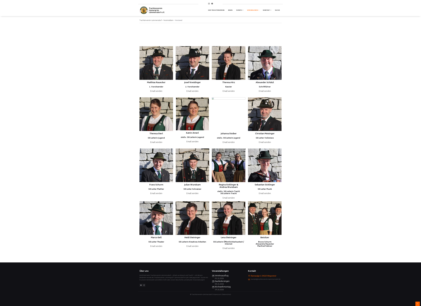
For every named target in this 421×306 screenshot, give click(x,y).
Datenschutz (226, 294)
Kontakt (266, 10)
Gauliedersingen (222, 281)
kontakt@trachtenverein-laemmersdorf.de (265, 279)
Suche (277, 10)
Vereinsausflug (221, 275)
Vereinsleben (252, 10)
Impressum (217, 294)
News (230, 10)
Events (239, 10)
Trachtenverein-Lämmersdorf (150, 20)
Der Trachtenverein (216, 10)
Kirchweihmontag (223, 287)
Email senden (156, 91)
